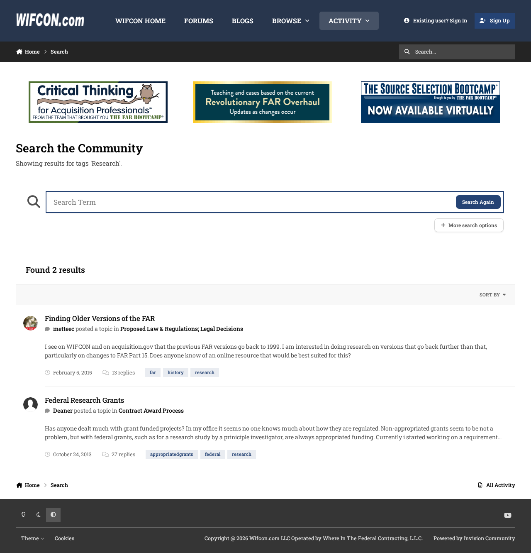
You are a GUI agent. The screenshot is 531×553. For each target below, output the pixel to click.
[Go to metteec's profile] (30, 323)
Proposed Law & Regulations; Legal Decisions (181, 329)
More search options (472, 225)
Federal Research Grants (84, 400)
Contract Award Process (151, 410)
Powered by (474, 538)
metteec (63, 329)
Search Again (478, 202)
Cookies (64, 538)
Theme (30, 538)
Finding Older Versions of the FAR (100, 318)
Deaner (63, 410)
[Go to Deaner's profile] (30, 404)
